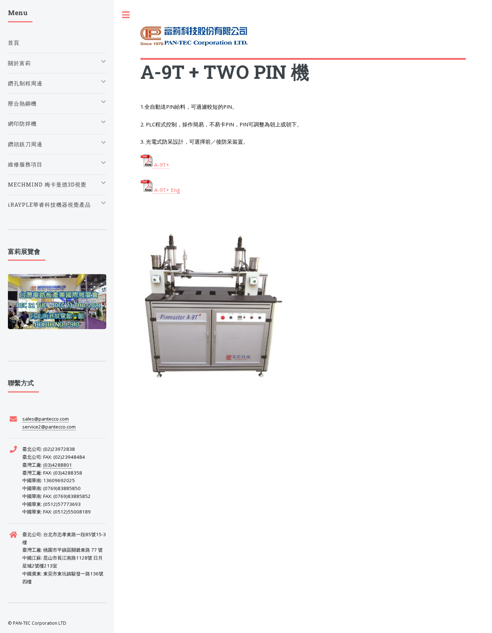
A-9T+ (161, 164)
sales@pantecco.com (45, 419)
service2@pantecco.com (49, 426)
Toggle (126, 15)
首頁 (13, 42)
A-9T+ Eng (166, 189)
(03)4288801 (57, 465)
